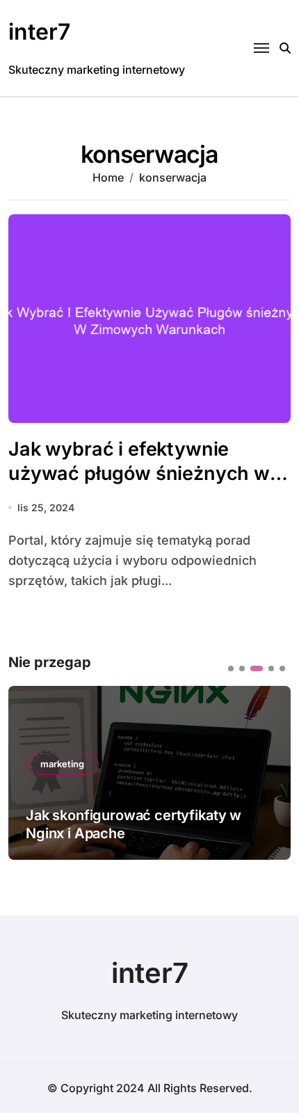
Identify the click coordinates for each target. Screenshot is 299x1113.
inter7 (39, 31)
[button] (231, 668)
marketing (62, 763)
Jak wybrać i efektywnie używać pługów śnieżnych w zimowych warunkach (139, 473)
